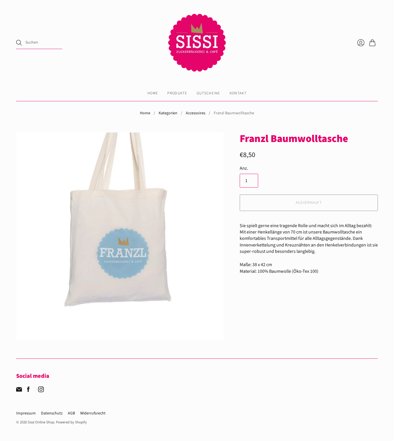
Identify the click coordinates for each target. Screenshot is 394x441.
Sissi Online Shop (41, 422)
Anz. (244, 168)
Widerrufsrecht (93, 413)
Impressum (26, 413)
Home (152, 93)
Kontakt (238, 93)
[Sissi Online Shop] (197, 43)
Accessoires (195, 113)
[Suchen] (19, 43)
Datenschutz (52, 413)
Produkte (177, 93)
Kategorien (168, 113)
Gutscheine (208, 93)
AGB (71, 413)
